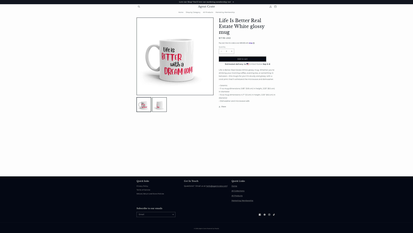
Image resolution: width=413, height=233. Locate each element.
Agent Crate (202, 228)
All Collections (238, 191)
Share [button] (223, 107)
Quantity (222, 47)
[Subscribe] (172, 214)
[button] (139, 6)
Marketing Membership (242, 201)
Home (234, 186)
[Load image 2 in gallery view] (159, 104)
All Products (237, 196)
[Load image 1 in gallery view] (144, 104)
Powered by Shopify (213, 228)
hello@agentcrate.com (216, 186)
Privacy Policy (142, 186)
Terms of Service (143, 190)
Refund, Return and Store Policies (150, 194)
